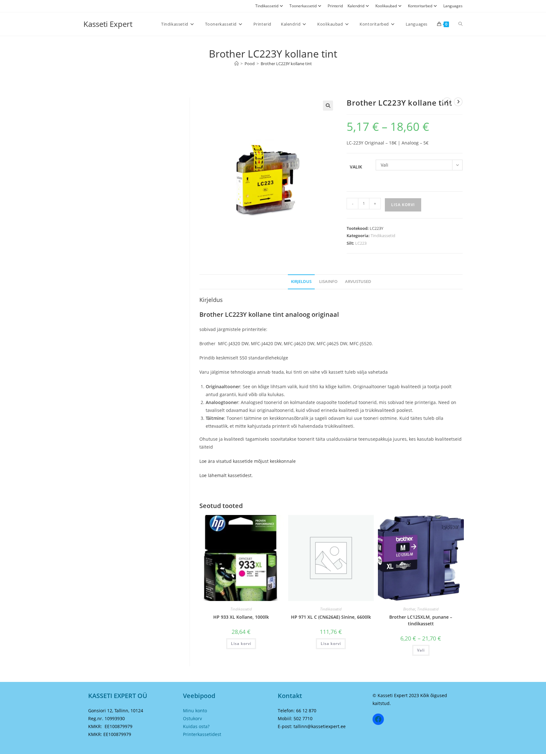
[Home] (236, 63)
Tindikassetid (266, 6)
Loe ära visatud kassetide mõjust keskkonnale (247, 461)
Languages (453, 6)
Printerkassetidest (202, 734)
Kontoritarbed (420, 6)
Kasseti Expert (107, 24)
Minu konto (195, 711)
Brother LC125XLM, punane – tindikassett (420, 620)
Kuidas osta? (196, 726)
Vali (421, 650)
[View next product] (458, 101)
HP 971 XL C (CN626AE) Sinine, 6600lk (331, 617)
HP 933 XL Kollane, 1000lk (241, 617)
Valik (356, 167)
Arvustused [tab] (358, 281)
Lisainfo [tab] (328, 281)
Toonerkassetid (303, 6)
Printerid (335, 6)
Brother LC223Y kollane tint (286, 63)
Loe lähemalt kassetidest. (226, 475)
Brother (409, 609)
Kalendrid (356, 6)
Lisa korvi (403, 204)
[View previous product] (447, 101)
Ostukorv (192, 718)
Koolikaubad (386, 6)
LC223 (361, 243)
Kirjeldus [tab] (301, 281)
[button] (328, 106)
